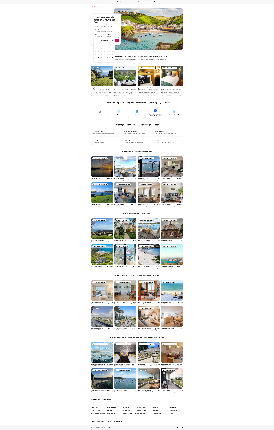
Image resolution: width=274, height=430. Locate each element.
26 (101, 57)
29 (109, 57)
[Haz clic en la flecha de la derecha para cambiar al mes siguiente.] (112, 40)
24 (95, 57)
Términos (110, 427)
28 (107, 57)
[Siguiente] (140, 63)
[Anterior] (134, 63)
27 (104, 57)
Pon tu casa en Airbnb (176, 6)
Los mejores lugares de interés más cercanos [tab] (101, 402)
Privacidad (103, 427)
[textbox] (100, 36)
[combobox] (106, 31)
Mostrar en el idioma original (150, 2)
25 (98, 57)
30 (112, 57)
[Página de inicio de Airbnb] (94, 6)
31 (95, 60)
